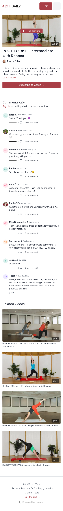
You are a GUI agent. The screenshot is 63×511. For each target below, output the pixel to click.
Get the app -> (32, 497)
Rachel (12, 115)
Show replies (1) (31, 123)
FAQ (33, 488)
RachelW (14, 203)
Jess (11, 260)
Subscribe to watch (30, 84)
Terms (15, 488)
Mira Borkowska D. (18, 222)
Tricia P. (13, 276)
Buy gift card (44, 488)
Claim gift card (32, 492)
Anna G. (13, 184)
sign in (6, 106)
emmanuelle (15, 149)
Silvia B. (13, 130)
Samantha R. (15, 241)
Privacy (24, 488)
